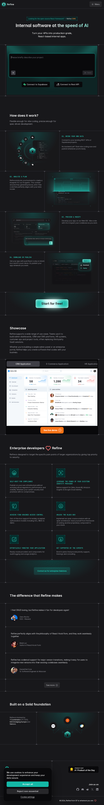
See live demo (50, 430)
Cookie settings (28, 797)
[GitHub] (77, 789)
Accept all (27, 784)
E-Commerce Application (57, 364)
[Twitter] (92, 789)
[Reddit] (87, 789)
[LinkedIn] (97, 789)
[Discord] (82, 789)
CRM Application (23, 364)
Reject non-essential (27, 791)
